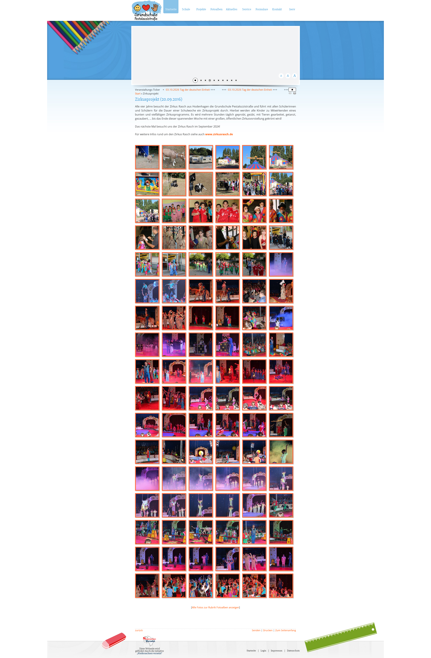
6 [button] (223, 81)
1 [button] (201, 81)
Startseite (171, 9)
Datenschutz (293, 650)
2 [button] (205, 81)
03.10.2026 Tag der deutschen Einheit (215, 89)
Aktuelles (231, 9)
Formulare (262, 9)
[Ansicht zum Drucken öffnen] (294, 93)
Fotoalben (216, 9)
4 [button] (214, 81)
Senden (256, 630)
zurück (139, 630)
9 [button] (236, 81)
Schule (186, 9)
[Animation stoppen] (195, 80)
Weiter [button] (293, 54)
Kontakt (277, 9)
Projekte (201, 9)
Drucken (268, 630)
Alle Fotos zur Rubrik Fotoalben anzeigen (215, 607)
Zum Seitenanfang (285, 630)
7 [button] (227, 81)
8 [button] (232, 81)
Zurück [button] (137, 54)
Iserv (292, 9)
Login (263, 650)
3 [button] (210, 81)
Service (246, 9)
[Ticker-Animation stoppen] (292, 90)
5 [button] (218, 81)
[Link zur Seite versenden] (290, 93)
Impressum (276, 650)
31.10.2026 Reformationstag (272, 89)
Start (137, 93)
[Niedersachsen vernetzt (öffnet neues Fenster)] (149, 653)
